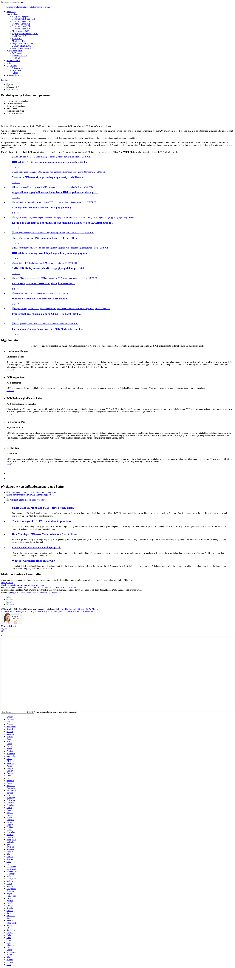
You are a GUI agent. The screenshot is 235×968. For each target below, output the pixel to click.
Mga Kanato (12, 65)
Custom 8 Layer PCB (21, 29)
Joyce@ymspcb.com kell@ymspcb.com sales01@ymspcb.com (34, 592)
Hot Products (71, 609)
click (16, 167)
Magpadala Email (8, 626)
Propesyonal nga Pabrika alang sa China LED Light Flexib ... (46, 313)
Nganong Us (17, 68)
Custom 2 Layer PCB (21, 21)
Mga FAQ (16, 70)
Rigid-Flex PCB (19, 36)
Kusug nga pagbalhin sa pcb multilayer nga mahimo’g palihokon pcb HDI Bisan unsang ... (63, 222)
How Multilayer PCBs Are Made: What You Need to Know (45, 534)
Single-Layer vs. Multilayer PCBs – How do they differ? (43, 507)
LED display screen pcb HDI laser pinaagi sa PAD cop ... (43, 283)
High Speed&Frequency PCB (25, 33)
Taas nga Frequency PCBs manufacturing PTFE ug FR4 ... (45, 238)
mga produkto (12, 14)
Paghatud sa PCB (19, 55)
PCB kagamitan (19, 53)
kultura (15, 73)
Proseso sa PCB (13, 60)
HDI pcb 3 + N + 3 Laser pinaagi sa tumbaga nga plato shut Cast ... (50, 161)
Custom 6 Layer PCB (21, 26)
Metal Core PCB (19, 41)
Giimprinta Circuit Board (65, 611)
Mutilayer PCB (8, 611)
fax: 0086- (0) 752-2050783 (64, 587)
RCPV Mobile (92, 609)
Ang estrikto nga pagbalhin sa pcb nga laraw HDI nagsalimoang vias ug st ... (55, 192)
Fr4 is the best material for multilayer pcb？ (36, 547)
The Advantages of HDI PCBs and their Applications (41, 521)
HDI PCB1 (17, 38)
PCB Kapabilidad (14, 51)
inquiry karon (7, 582)
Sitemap (81, 609)
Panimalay (11, 11)
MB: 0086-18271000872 (18, 587)
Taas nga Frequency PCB (23, 48)
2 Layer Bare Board (38, 611)
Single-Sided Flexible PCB (23, 43)
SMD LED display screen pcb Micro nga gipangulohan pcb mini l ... (50, 268)
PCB (50, 611)
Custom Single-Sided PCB (23, 19)
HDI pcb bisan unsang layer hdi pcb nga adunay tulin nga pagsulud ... (51, 253)
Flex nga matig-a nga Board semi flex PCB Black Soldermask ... (47, 329)
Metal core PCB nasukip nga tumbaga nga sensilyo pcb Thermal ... (49, 177)
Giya (62, 609)
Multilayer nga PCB (20, 31)
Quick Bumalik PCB (86, 611)
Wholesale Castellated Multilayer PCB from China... (41, 298)
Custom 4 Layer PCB (21, 24)
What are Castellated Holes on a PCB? (33, 560)
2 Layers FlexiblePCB (21, 46)
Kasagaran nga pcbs (20, 16)
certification (17, 58)
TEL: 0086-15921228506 (40, 587)
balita (9, 63)
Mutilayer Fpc (22, 611)
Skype (4, 628)
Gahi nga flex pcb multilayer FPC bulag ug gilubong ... (43, 207)
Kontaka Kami (13, 75)
